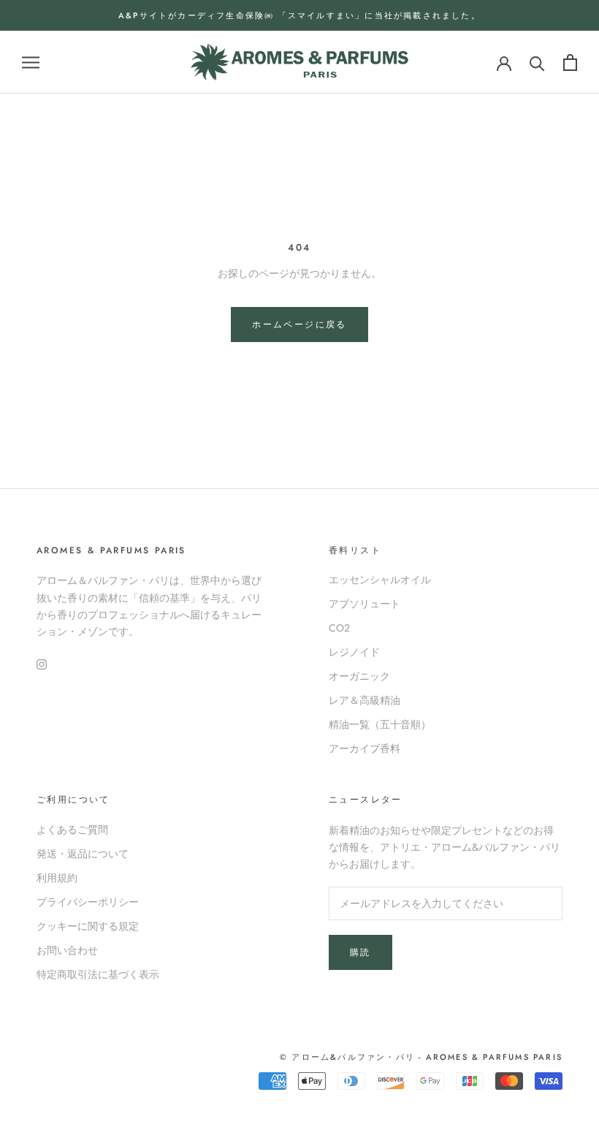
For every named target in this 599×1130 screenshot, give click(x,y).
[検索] (537, 62)
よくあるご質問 (72, 829)
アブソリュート (364, 603)
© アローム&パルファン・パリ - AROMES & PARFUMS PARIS (421, 1057)
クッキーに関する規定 (88, 926)
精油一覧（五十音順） (380, 724)
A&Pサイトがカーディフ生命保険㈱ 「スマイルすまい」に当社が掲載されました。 (299, 15)
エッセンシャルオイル (380, 579)
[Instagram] (42, 663)
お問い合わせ (67, 950)
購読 (360, 952)
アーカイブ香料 (364, 748)
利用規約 (57, 878)
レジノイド (354, 652)
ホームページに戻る (299, 324)
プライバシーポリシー (88, 902)
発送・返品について (83, 853)
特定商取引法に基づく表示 (98, 974)
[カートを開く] (570, 62)
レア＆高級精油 (364, 700)
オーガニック (359, 676)
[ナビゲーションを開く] (30, 62)
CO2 (339, 628)
